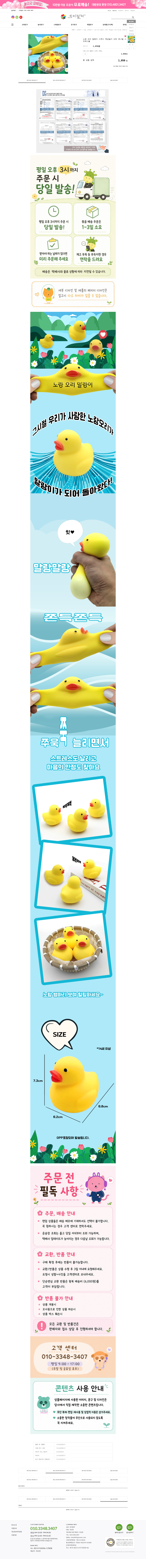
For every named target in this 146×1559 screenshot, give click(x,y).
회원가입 (114, 10)
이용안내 (14, 1528)
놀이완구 (41, 25)
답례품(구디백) (108, 25)
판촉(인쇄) (126, 25)
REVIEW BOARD (86, 80)
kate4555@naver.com (78, 1537)
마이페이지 (131, 24)
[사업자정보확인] (71, 1545)
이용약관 (14, 1535)
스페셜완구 (57, 25)
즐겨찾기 (13, 10)
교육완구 (25, 25)
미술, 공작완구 (88, 29)
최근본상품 (131, 34)
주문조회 (131, 30)
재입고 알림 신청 (123, 66)
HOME (73, 29)
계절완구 (90, 25)
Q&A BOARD (114, 80)
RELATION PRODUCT (59, 80)
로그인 (109, 10)
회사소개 (14, 1525)
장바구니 (131, 27)
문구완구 (74, 25)
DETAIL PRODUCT (32, 80)
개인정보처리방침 (16, 1532)
